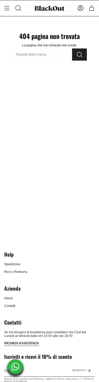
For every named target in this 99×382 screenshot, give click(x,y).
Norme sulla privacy (68, 379)
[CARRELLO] (91, 8)
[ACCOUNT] (80, 8)
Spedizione (12, 264)
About (8, 298)
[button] (18, 8)
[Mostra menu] (7, 8)
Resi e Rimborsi (15, 272)
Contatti (9, 306)
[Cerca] (79, 54)
